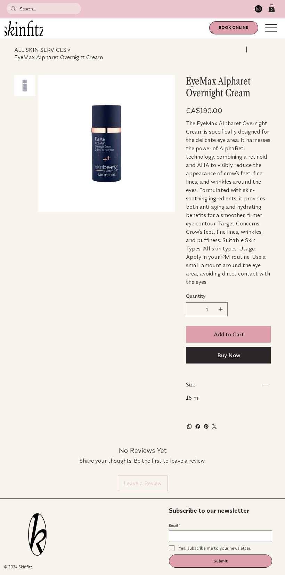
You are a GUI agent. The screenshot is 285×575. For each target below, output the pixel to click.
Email (174, 526)
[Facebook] (197, 426)
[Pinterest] (206, 426)
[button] (271, 8)
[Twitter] (214, 426)
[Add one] (221, 309)
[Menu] (271, 28)
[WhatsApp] (189, 426)
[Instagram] (258, 9)
